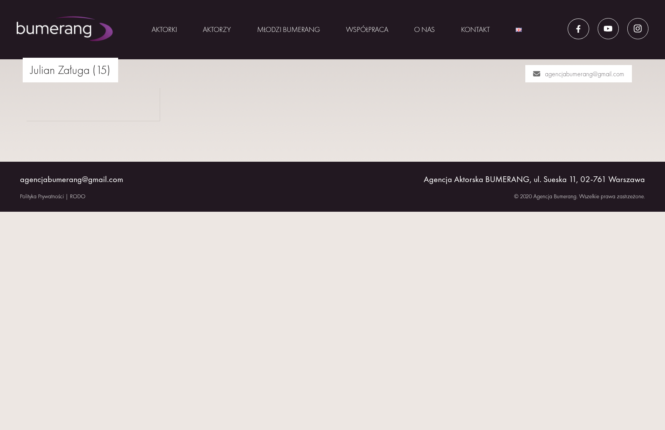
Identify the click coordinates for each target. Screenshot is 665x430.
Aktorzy (217, 29)
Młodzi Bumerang (288, 29)
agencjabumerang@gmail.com (584, 73)
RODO (77, 196)
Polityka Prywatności (42, 196)
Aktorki (164, 29)
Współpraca (367, 29)
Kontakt (475, 29)
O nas (424, 29)
